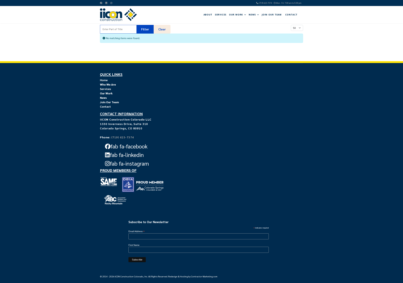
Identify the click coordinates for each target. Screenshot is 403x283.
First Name (133, 245)
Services (221, 14)
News (252, 14)
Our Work (236, 14)
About (208, 14)
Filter (145, 29)
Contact (291, 14)
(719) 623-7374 (265, 3)
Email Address (136, 231)
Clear (162, 29)
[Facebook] (101, 2)
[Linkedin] (106, 2)
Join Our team (272, 14)
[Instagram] (111, 2)
